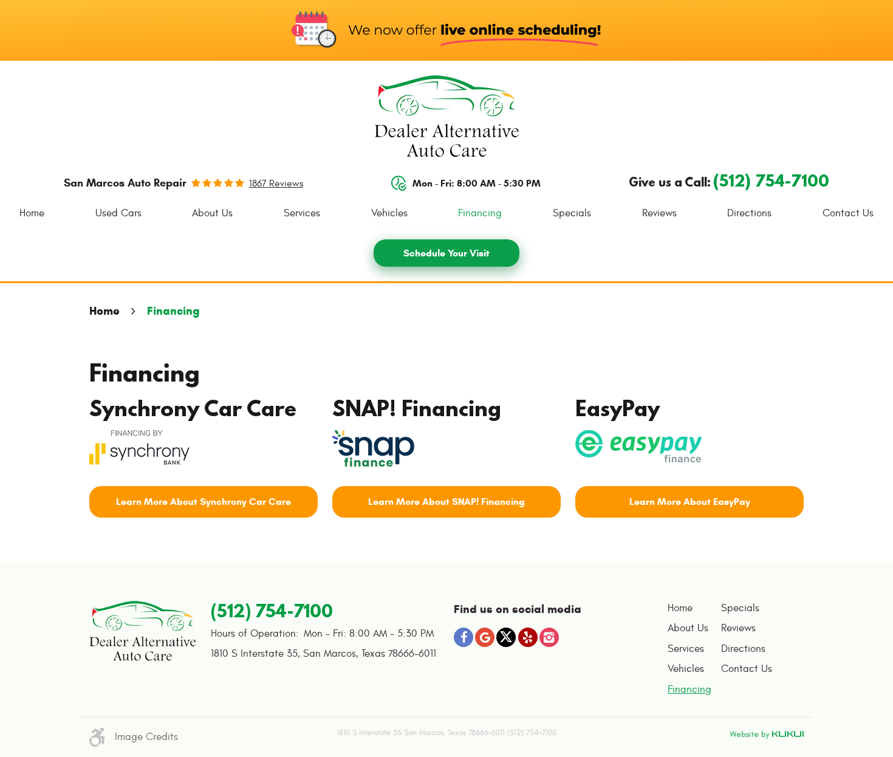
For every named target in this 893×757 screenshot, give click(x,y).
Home (31, 213)
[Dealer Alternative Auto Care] (446, 116)
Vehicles (389, 213)
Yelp (528, 637)
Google (484, 637)
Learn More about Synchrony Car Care (203, 501)
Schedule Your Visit (446, 253)
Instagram (549, 637)
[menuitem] (31, 213)
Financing (480, 213)
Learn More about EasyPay (689, 501)
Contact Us (848, 213)
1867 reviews (276, 183)
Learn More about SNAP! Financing (446, 501)
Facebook (463, 637)
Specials (572, 213)
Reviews (659, 213)
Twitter (506, 637)
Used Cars (118, 213)
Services (302, 213)
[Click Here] (139, 445)
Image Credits (146, 737)
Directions (749, 213)
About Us (212, 213)
